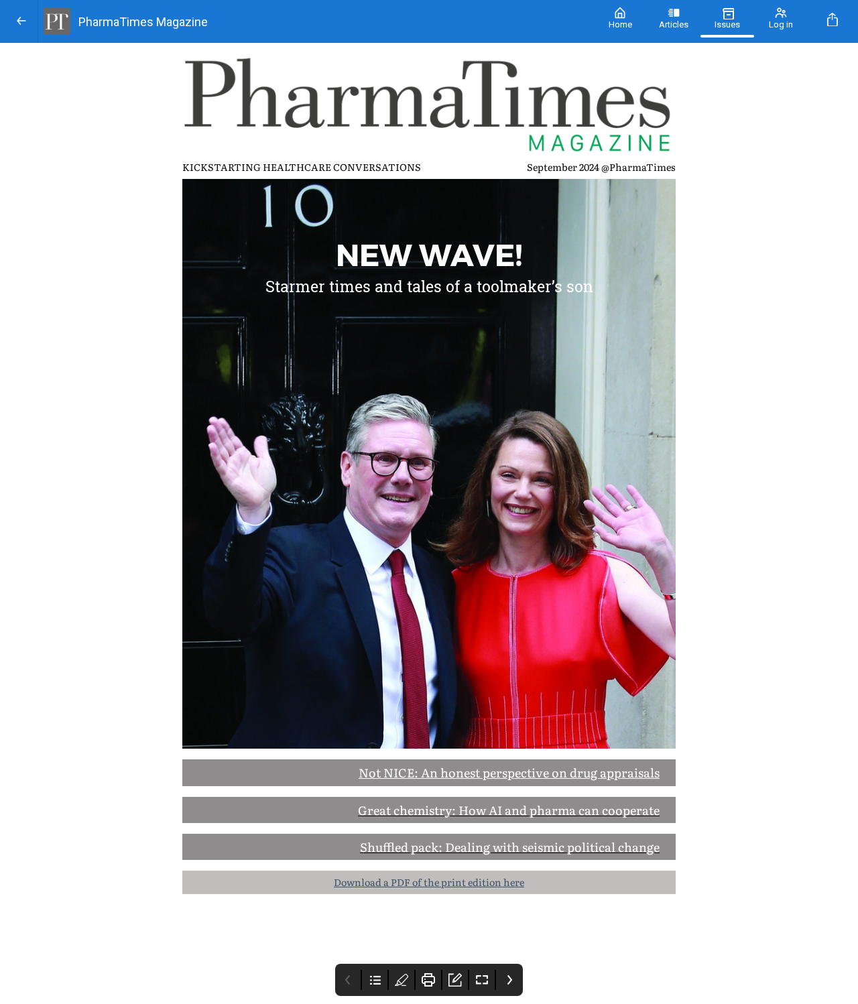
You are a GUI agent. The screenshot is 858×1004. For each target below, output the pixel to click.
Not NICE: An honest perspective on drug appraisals (509, 772)
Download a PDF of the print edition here (429, 882)
